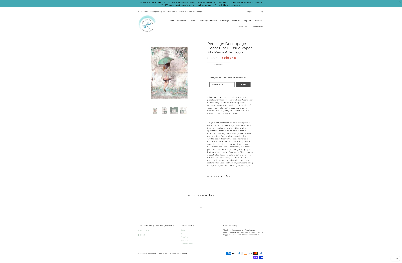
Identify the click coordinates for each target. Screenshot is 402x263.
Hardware (258, 21)
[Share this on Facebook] (224, 176)
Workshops (224, 21)
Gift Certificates (241, 26)
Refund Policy (186, 240)
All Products (181, 21)
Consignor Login (256, 26)
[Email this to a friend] (229, 176)
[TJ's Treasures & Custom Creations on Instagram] (141, 235)
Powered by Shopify (179, 253)
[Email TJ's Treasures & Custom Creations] (144, 235)
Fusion (192, 21)
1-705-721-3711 (143, 12)
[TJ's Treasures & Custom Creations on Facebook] (138, 235)
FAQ (182, 233)
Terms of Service (187, 244)
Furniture (236, 21)
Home (171, 21)
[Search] (256, 12)
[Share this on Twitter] (221, 176)
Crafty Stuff (247, 21)
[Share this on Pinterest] (226, 176)
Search (183, 230)
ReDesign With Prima (208, 21)
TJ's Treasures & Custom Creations (157, 253)
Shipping (184, 237)
